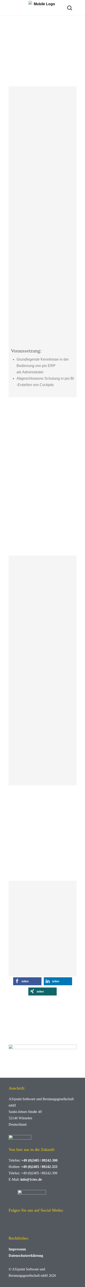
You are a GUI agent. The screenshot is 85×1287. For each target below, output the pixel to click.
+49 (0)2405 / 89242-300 (39, 1160)
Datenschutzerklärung (26, 1255)
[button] (27, 981)
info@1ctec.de (31, 1179)
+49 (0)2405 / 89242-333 (39, 1167)
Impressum (17, 1249)
